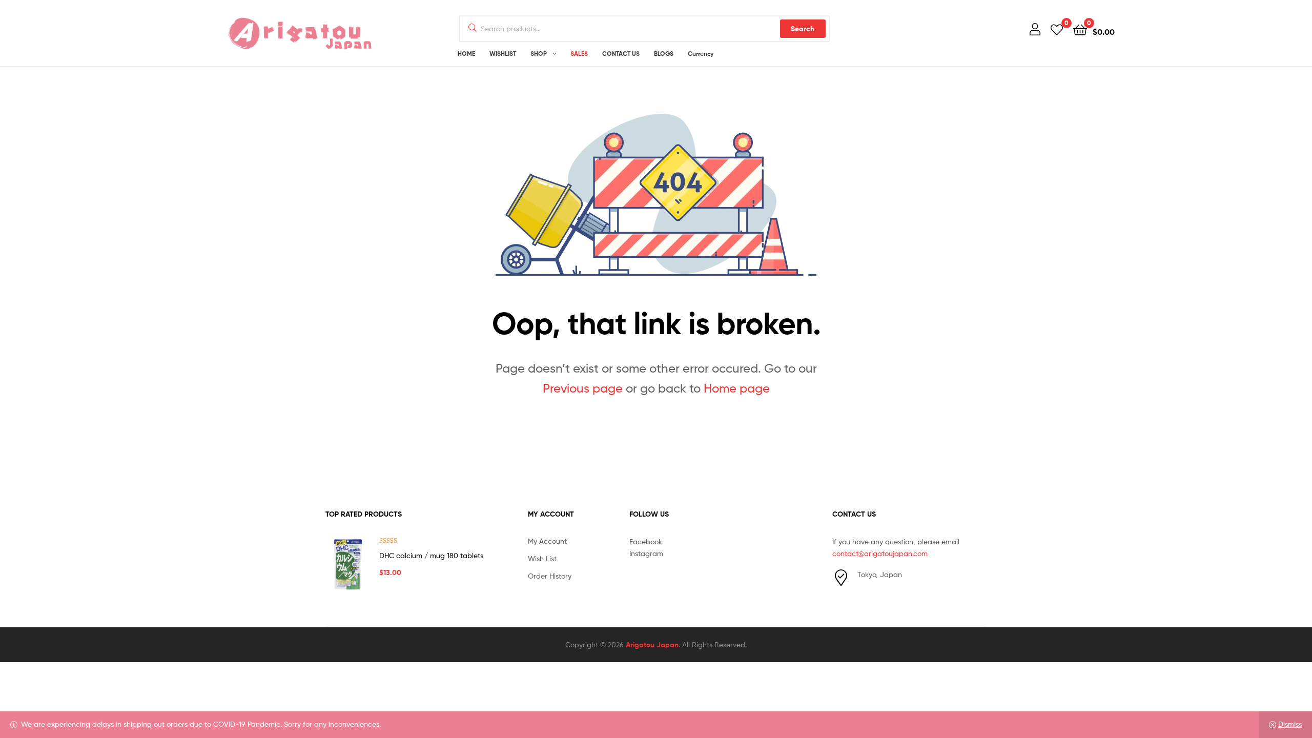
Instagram (646, 553)
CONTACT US (621, 53)
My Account (547, 541)
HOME (466, 53)
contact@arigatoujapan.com (880, 553)
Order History (549, 575)
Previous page (583, 388)
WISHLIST (502, 53)
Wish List (542, 558)
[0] (1057, 29)
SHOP (538, 53)
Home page (737, 388)
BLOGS (663, 53)
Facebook (645, 541)
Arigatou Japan (652, 644)
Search (802, 28)
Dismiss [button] (1290, 724)
